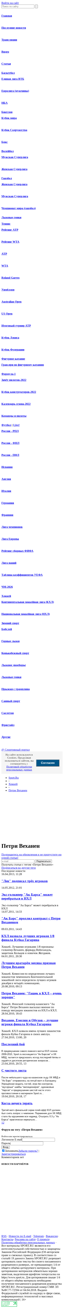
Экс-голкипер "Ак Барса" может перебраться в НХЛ (27, 896)
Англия (6, 478)
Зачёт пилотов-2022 (13, 379)
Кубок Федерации (12, 349)
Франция (7, 514)
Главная (6, 15)
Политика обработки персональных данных (28, 1242)
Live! (16, 425)
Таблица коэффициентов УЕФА (22, 574)
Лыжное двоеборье (13, 665)
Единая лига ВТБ (12, 78)
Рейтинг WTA (10, 241)
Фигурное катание (13, 358)
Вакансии (52, 1236)
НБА (4, 102)
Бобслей (6, 629)
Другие (5, 736)
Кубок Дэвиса (10, 337)
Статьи (6, 63)
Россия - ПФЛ (10, 454)
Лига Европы (10, 538)
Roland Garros (10, 277)
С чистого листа (13, 1070)
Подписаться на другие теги (18, 867)
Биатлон (6, 112)
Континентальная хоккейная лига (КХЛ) (27, 601)
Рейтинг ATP (9, 229)
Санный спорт (10, 701)
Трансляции (9, 39)
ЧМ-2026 (7, 586)
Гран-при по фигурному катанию (22, 364)
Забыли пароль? (28, 1150)
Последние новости (13, 27)
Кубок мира (9, 118)
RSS (4, 1236)
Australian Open (11, 301)
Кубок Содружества (14, 129)
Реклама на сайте (25, 1239)
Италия (6, 490)
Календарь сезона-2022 (16, 403)
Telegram (38, 1236)
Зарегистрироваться (13, 1153)
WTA (4, 265)
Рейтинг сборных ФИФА (17, 550)
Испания (7, 466)
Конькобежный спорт (15, 653)
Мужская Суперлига (14, 157)
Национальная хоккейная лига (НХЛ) (25, 613)
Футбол (6, 425)
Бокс (4, 141)
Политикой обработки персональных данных (19, 768)
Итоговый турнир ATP (16, 325)
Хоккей (6, 595)
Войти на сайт (10, 2)
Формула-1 (8, 373)
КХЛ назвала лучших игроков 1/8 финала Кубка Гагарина (27, 938)
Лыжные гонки (11, 217)
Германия (7, 502)
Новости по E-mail (20, 1236)
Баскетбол (8, 72)
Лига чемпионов (12, 526)
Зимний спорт (10, 623)
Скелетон (7, 713)
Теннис (5, 223)
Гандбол (6, 178)
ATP (4, 253)
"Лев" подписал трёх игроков (24, 881)
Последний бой (13, 1044)
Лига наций (8, 562)
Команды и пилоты (13, 415)
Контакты (7, 1239)
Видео (5, 51)
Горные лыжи (10, 641)
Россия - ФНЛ (10, 443)
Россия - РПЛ (10, 431)
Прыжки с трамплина (15, 689)
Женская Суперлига (14, 169)
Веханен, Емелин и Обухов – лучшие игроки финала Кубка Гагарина (29, 1022)
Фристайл (7, 725)
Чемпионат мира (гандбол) (18, 208)
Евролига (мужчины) (15, 90)
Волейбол (7, 151)
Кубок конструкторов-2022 (18, 391)
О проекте (43, 1239)
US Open (6, 313)
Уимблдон (7, 289)
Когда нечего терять (17, 1103)
